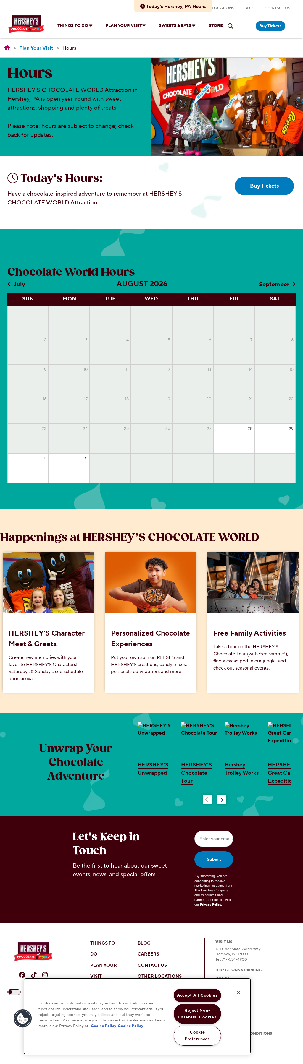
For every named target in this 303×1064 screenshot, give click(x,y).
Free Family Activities (249, 633)
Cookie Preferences (197, 1035)
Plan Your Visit (124, 25)
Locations (223, 8)
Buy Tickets (270, 26)
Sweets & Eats (175, 25)
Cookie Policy (103, 1026)
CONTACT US (152, 965)
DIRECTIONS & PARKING (238, 970)
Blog (249, 8)
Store (216, 25)
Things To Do (72, 25)
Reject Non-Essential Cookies (197, 1014)
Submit (214, 859)
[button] (22, 1018)
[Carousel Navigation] (214, 798)
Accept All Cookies (197, 995)
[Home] (7, 48)
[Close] (238, 992)
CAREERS (148, 954)
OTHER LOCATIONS (160, 976)
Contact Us (277, 8)
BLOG (144, 943)
